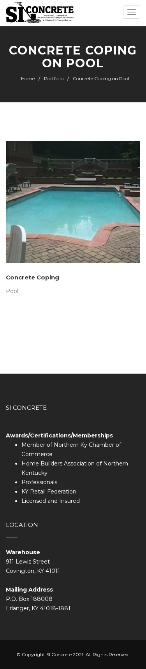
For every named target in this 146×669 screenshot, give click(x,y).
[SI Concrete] (39, 13)
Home (28, 78)
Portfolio (53, 78)
